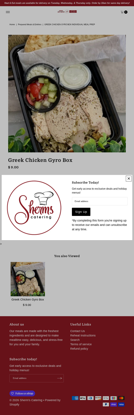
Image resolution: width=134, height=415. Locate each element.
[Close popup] (129, 178)
